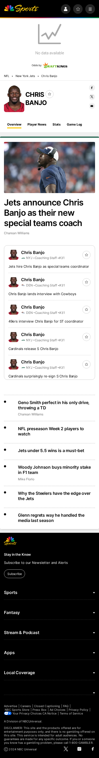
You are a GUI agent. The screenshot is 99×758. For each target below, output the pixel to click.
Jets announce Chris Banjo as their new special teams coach (43, 212)
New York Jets (25, 76)
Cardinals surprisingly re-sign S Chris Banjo (43, 376)
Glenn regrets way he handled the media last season (51, 517)
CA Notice (49, 713)
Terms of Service (71, 713)
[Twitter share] (92, 97)
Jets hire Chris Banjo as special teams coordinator (48, 266)
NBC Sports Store (17, 710)
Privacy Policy (78, 710)
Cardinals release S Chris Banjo (33, 349)
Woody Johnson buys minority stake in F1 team (54, 469)
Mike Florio (26, 479)
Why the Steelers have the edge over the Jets (54, 496)
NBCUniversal (31, 721)
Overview (14, 124)
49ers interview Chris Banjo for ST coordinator (45, 321)
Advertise (10, 706)
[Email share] (92, 106)
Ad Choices (58, 710)
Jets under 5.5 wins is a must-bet (51, 450)
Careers (25, 706)
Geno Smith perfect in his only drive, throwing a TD (53, 405)
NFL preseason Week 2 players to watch (51, 431)
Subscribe (14, 574)
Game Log (74, 124)
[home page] (21, 9)
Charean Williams (16, 233)
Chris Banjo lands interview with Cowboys (42, 294)
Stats (57, 124)
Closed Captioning (47, 706)
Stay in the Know (17, 554)
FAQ (65, 706)
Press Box (39, 710)
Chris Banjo (49, 76)
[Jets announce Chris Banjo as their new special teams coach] (49, 167)
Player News (36, 124)
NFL (6, 76)
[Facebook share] (92, 88)
